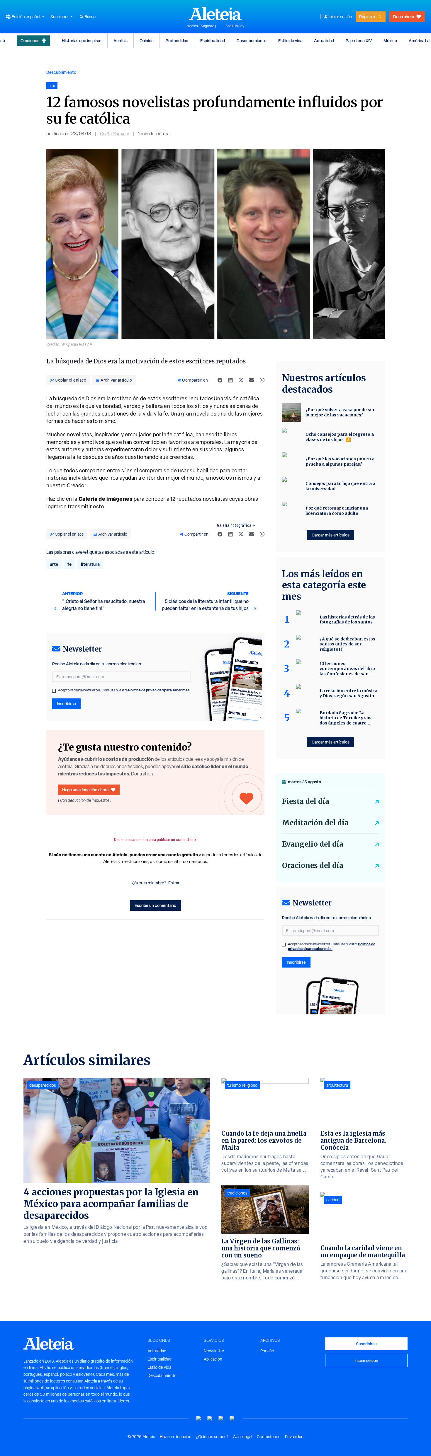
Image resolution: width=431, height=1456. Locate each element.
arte (54, 564)
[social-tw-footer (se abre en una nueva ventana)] (221, 1418)
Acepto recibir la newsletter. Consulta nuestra (124, 690)
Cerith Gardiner (114, 134)
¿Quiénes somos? (212, 1436)
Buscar (90, 16)
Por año (267, 1351)
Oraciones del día (312, 865)
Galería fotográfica (234, 525)
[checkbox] (54, 691)
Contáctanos (268, 1436)
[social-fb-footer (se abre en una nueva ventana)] (210, 1418)
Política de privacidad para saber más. (159, 690)
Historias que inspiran (81, 40)
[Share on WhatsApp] (262, 380)
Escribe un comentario (155, 905)
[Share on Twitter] (241, 380)
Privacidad (294, 1436)
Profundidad (177, 40)
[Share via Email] (251, 380)
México (390, 40)
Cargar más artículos (330, 535)
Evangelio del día (312, 844)
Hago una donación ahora (85, 789)
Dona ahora (403, 16)
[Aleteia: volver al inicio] (215, 13)
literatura (90, 564)
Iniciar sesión (340, 16)
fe (69, 564)
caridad (333, 1199)
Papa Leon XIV (359, 40)
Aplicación (213, 1359)
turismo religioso (242, 1085)
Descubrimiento (252, 40)
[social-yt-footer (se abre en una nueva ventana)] (198, 1418)
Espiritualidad (212, 40)
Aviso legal (242, 1436)
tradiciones (237, 1193)
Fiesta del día (305, 801)
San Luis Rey (235, 26)
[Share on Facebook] (220, 380)
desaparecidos (42, 1085)
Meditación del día (315, 822)
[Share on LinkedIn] (230, 380)
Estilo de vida (290, 40)
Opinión (147, 40)
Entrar (173, 883)
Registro (367, 16)
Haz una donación (175, 1436)
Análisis (120, 40)
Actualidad (324, 40)
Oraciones (30, 40)
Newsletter (214, 1351)
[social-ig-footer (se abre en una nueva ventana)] (232, 1418)
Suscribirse (366, 1343)
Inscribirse (66, 703)
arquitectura (337, 1085)
